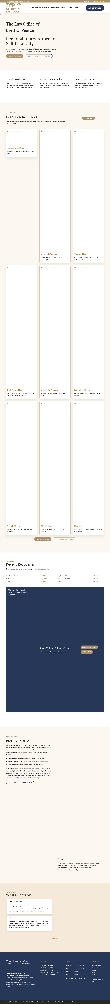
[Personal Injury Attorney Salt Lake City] (15, 7)
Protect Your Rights (58, 7)
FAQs (93, 974)
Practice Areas (96, 965)
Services (94, 981)
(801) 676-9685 (46, 965)
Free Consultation (97, 979)
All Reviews (55, 938)
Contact (77, 7)
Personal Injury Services (40, 7)
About (70, 7)
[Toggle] (1, 725)
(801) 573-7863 (48, 968)
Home (29, 7)
